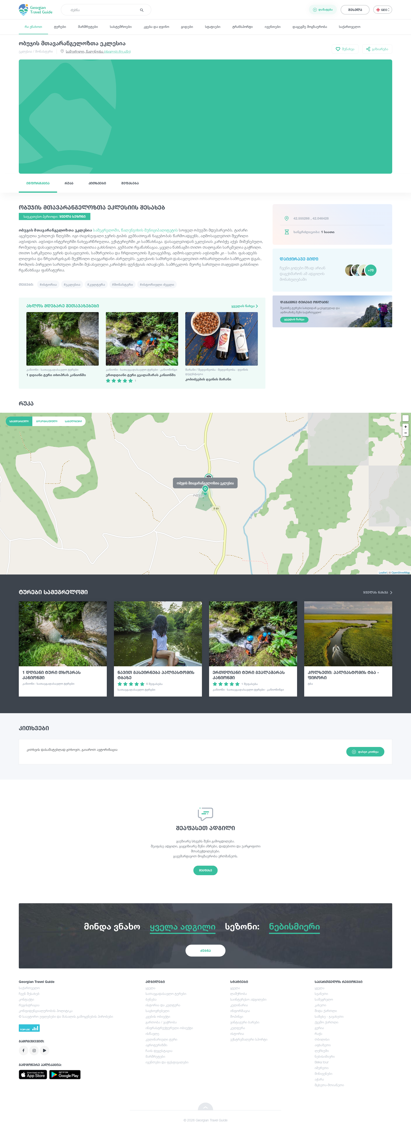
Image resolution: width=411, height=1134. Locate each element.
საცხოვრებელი (157, 1011)
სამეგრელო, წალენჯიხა (98, 51)
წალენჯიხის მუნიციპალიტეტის (149, 230)
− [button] (405, 432)
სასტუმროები (121, 27)
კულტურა (237, 1028)
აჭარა (319, 1079)
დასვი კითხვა (368, 751)
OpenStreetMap (400, 572)
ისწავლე (152, 1033)
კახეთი (320, 1005)
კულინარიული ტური (161, 1039)
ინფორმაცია (37, 183)
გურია (319, 1028)
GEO (384, 10)
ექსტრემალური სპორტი (248, 1039)
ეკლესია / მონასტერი (36, 51)
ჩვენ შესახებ (29, 994)
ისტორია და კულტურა (163, 1005)
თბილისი (322, 1039)
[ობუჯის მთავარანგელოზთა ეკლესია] (205, 493)
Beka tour (321, 1062)
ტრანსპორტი (242, 27)
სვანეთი (321, 994)
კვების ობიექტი (158, 1016)
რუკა (69, 183)
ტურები (60, 27)
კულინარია (239, 1005)
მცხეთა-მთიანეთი (329, 1085)
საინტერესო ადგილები (248, 999)
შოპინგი (236, 1016)
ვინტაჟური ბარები (244, 1022)
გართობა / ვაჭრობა (161, 1022)
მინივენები (323, 1073)
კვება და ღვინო (156, 27)
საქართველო (349, 27)
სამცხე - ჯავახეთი (329, 1016)
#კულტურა (96, 284)
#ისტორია (48, 284)
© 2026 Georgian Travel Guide (205, 1120)
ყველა (150, 988)
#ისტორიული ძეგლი (157, 284)
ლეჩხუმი (322, 1051)
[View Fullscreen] (405, 418)
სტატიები (212, 27)
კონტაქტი (26, 999)
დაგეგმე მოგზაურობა (310, 27)
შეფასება (130, 183)
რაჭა (318, 1033)
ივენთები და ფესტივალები (167, 1062)
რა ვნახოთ (33, 27)
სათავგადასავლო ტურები (166, 994)
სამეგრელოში (106, 230)
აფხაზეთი (323, 1045)
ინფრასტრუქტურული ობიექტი (169, 1028)
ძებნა (205, 950)
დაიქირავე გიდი (299, 258)
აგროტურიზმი (156, 1045)
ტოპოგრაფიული (46, 421)
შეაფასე (205, 870)
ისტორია (237, 1033)
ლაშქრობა (238, 994)
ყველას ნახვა (243, 306)
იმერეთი (321, 1068)
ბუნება (151, 999)
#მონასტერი (122, 284)
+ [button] (405, 426)
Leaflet (383, 572)
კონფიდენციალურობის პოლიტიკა (46, 1011)
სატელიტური (73, 421)
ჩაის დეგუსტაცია (159, 1051)
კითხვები (97, 183)
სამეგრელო (324, 999)
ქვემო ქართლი (326, 1022)
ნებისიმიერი (325, 1056)
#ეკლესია (72, 284)
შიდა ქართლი (326, 1011)
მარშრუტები (88, 27)
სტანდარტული (19, 421)
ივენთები (273, 27)
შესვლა (355, 10)
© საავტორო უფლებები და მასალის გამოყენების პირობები (66, 1016)
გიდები (187, 27)
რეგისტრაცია (29, 1005)
